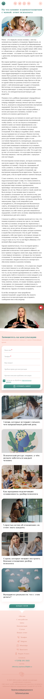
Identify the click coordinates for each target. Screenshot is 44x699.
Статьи (22, 629)
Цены (22, 623)
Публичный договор (22, 693)
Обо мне (22, 616)
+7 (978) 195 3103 (22, 661)
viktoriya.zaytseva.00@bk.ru (22, 667)
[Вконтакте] (29, 3)
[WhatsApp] (24, 3)
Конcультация (22, 626)
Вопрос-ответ (22, 632)
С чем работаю (22, 619)
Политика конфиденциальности (22, 690)
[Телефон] (15, 3)
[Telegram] (20, 3)
